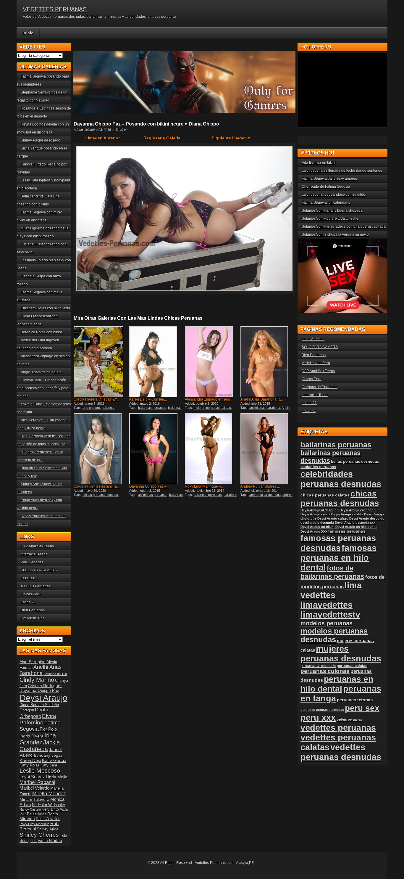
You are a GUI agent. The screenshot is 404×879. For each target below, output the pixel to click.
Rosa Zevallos (48, 819)
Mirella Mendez (49, 793)
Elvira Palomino (38, 719)
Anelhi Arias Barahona (41, 670)
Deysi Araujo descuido (366, 518)
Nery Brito (50, 809)
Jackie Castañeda (40, 745)
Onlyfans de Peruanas (319, 387)
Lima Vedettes (313, 339)
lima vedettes (331, 590)
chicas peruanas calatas (325, 495)
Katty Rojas (30, 765)
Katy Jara (49, 765)
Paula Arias (36, 814)
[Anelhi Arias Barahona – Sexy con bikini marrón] (267, 361)
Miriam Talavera (34, 799)
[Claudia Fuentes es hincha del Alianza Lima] (101, 448)
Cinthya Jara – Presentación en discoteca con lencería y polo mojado (42, 388)
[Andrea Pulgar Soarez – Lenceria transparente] (267, 448)
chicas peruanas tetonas (100, 494)
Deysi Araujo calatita (347, 514)
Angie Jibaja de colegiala (41, 372)
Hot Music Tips (32, 618)
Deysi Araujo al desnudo (319, 510)
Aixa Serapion (33, 661)
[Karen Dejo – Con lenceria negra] (156, 361)
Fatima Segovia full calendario (326, 202)
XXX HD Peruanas (36, 586)
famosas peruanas (347, 531)
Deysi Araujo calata (315, 514)
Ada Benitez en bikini (319, 162)
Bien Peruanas (33, 610)
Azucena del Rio (55, 674)
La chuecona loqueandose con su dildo (333, 194)
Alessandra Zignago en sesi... (208, 399)
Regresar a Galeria (161, 138)
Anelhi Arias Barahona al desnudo (265, 409)
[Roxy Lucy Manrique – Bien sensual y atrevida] (212, 448)
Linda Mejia (56, 776)
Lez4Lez (28, 578)
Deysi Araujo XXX (313, 531)
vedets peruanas (349, 719)
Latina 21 (28, 602)
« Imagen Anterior (102, 138)
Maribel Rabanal (37, 782)
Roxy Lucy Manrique (34, 824)
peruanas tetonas (355, 699)
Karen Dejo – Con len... (148, 399)
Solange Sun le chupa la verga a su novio (335, 234)
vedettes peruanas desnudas (340, 752)
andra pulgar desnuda (265, 494)
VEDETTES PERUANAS (55, 9)
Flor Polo (48, 729)
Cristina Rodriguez (45, 685)
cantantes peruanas (318, 467)
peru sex (362, 708)
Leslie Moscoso (40, 770)
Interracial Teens (34, 554)
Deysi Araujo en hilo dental (356, 526)
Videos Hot (320, 152)
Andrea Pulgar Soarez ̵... (260, 486)
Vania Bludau (50, 840)
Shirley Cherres (39, 835)
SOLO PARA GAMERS (39, 570)
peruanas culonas (325, 671)
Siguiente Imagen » (231, 138)
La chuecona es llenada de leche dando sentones (342, 170)
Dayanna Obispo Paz (39, 690)
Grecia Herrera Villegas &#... (96, 399)
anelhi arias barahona (264, 407)
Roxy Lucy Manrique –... (204, 486)
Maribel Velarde (34, 787)
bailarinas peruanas (152, 407)
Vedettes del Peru (316, 363)
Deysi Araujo (43, 698)
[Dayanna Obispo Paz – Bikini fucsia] (156, 448)
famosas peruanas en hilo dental (338, 557)
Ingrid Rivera (31, 736)
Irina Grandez (38, 738)
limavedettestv (330, 614)
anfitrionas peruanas (152, 494)
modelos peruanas (326, 623)
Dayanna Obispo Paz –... (149, 486)
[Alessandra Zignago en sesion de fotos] (212, 361)
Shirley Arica (47, 829)
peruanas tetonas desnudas (322, 709)
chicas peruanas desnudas (339, 498)
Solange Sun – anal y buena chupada (332, 210)
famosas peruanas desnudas (338, 543)
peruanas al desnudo (318, 666)
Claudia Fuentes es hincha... (96, 486)
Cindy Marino (37, 679)
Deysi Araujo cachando (358, 510)
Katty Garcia (54, 760)
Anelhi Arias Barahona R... (261, 399)
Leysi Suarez (32, 776)
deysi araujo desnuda (317, 522)
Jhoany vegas (50, 755)
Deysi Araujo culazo (332, 518)
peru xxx (318, 717)
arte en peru (91, 407)
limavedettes (326, 605)
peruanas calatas (352, 665)
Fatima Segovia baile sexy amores (329, 178)
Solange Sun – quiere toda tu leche (330, 218)
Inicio (28, 32)
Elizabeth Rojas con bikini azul (45, 308)
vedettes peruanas (338, 727)
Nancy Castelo (30, 809)
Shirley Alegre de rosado (40, 140)
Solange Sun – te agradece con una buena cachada (344, 226)
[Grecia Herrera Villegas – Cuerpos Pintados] (101, 361)
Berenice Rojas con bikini (41, 332)
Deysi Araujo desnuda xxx (355, 522)
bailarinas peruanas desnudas (155, 409)
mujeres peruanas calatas (212, 407)
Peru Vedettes (32, 562)
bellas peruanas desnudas (355, 461)
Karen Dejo (30, 760)
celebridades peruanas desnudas (340, 479)
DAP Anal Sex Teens (37, 546)
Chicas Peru (31, 594)
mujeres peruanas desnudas (340, 653)
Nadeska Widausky (48, 805)
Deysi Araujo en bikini (317, 526)
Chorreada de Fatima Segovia (326, 186)
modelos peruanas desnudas (334, 635)
